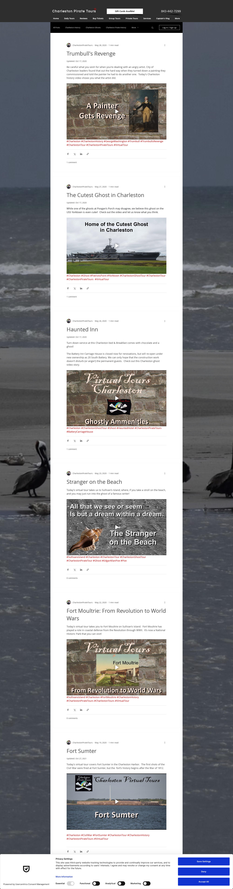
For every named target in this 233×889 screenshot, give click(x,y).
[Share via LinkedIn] (81, 154)
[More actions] (164, 45)
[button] (152, 27)
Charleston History (72, 27)
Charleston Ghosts (93, 27)
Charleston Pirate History (116, 27)
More (134, 27)
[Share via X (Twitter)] (74, 154)
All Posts (56, 27)
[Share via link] (87, 154)
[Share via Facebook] (68, 154)
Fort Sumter (81, 751)
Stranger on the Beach (94, 481)
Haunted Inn (82, 329)
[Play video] (116, 111)
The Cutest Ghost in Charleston (105, 195)
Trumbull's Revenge (91, 53)
